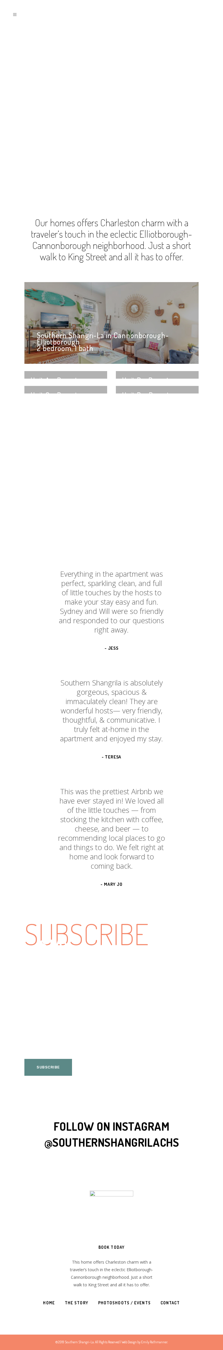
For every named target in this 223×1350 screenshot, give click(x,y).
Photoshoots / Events (124, 1302)
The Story (76, 1302)
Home (49, 1302)
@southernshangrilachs (111, 1142)
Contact (170, 1302)
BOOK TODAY (111, 1247)
